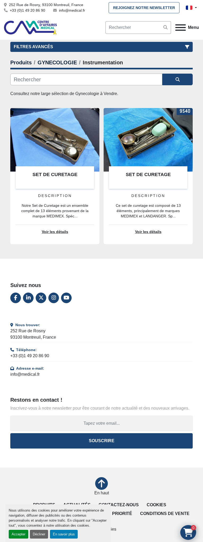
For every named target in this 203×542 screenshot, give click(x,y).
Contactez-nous (119, 505)
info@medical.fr (72, 10)
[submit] (165, 27)
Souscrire (101, 440)
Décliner (39, 534)
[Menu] (180, 27)
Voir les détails (55, 232)
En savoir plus (64, 534)
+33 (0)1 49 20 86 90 (27, 10)
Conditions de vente (165, 513)
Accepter (18, 534)
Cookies (156, 505)
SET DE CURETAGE (55, 174)
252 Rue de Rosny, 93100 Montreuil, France (46, 5)
